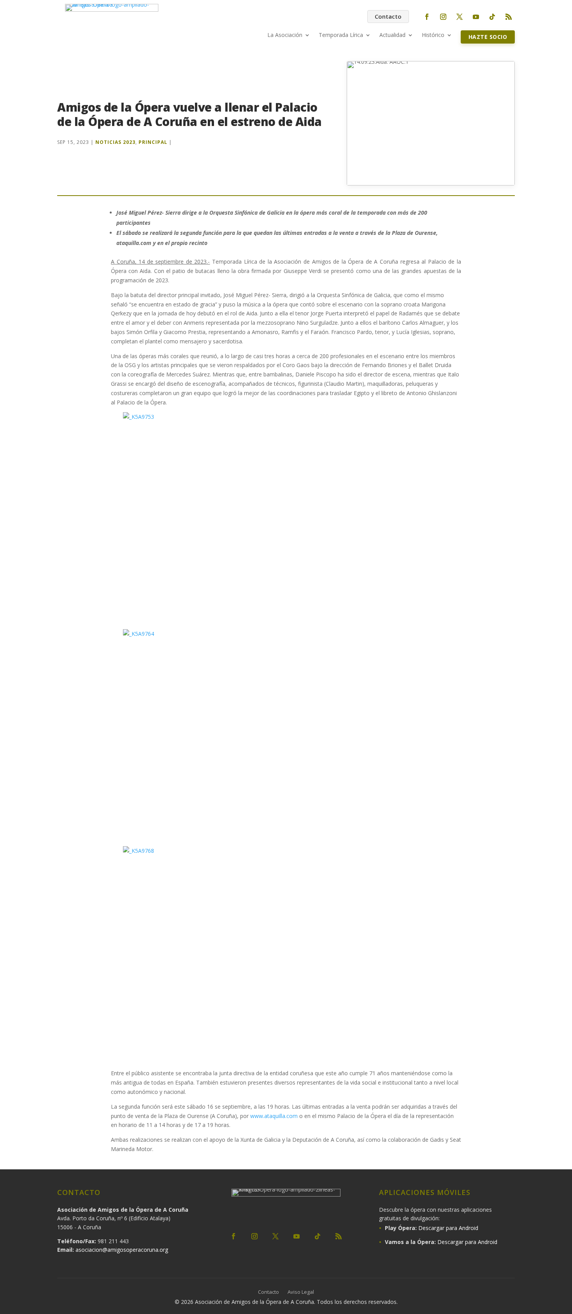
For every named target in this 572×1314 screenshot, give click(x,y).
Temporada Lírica (341, 35)
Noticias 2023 (115, 142)
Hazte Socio (487, 36)
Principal (153, 142)
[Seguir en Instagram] (443, 16)
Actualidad (392, 35)
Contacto (388, 16)
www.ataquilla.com (274, 1116)
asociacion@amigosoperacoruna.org (121, 1249)
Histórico (433, 35)
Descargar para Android (448, 1228)
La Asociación (284, 35)
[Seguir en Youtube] (476, 16)
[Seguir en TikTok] (492, 16)
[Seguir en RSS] (508, 16)
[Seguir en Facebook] (427, 16)
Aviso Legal (301, 1292)
